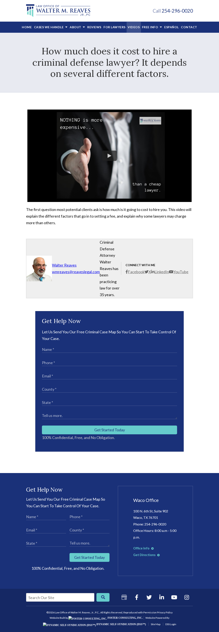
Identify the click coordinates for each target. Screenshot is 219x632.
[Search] (103, 597)
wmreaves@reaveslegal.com (76, 271)
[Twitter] (149, 597)
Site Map (155, 624)
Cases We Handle (49, 27)
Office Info (141, 548)
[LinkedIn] (161, 597)
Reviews (94, 27)
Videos (134, 27)
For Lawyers (115, 27)
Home (27, 27)
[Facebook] (136, 597)
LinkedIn (161, 271)
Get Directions (144, 555)
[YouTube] (174, 597)
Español (171, 27)
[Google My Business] (124, 597)
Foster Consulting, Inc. (125, 617)
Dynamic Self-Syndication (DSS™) (121, 624)
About (76, 27)
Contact (189, 27)
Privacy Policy (165, 612)
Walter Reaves (64, 265)
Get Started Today (109, 429)
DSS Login (170, 624)
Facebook (136, 271)
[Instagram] (186, 597)
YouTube (180, 271)
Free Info (150, 27)
